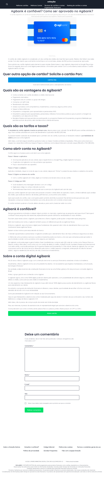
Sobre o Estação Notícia (11, 447)
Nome (27, 375)
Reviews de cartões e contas (55, 5)
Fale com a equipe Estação (71, 451)
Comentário (29, 346)
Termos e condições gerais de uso (89, 447)
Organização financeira (52, 7)
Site (26, 394)
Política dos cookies (66, 447)
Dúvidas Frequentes (50, 451)
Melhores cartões (22, 5)
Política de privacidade (31, 451)
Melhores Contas (36, 5)
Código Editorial (49, 447)
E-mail (27, 384)
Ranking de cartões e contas (77, 5)
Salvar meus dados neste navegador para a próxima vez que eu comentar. (49, 403)
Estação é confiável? (32, 447)
